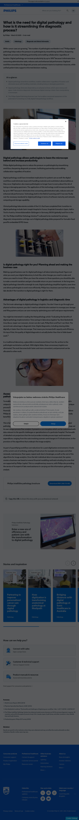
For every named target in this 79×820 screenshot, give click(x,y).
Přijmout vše (59, 143)
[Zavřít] (66, 121)
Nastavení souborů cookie (21, 143)
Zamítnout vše (44, 143)
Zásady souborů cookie (34, 138)
